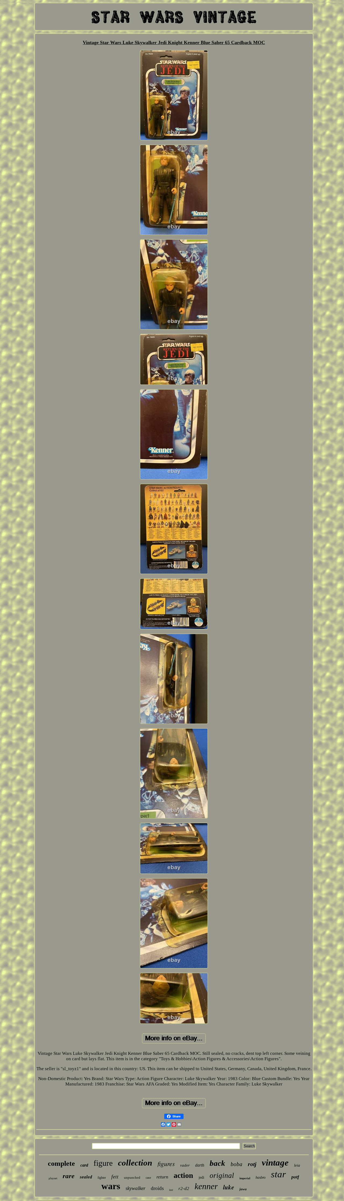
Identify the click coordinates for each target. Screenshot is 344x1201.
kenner (206, 1186)
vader (185, 1165)
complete (61, 1163)
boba (236, 1164)
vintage (275, 1162)
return (162, 1177)
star (278, 1174)
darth (199, 1165)
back (217, 1163)
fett (115, 1177)
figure (103, 1163)
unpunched (132, 1177)
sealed (86, 1177)
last (171, 1189)
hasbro (261, 1177)
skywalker (135, 1188)
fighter (102, 1178)
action (183, 1175)
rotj (252, 1164)
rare (68, 1176)
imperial (244, 1178)
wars (110, 1186)
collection (135, 1162)
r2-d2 (183, 1188)
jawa (243, 1189)
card (84, 1165)
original (222, 1175)
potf (295, 1177)
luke (228, 1187)
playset (53, 1178)
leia (297, 1165)
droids (157, 1188)
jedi (201, 1177)
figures (166, 1163)
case (148, 1178)
